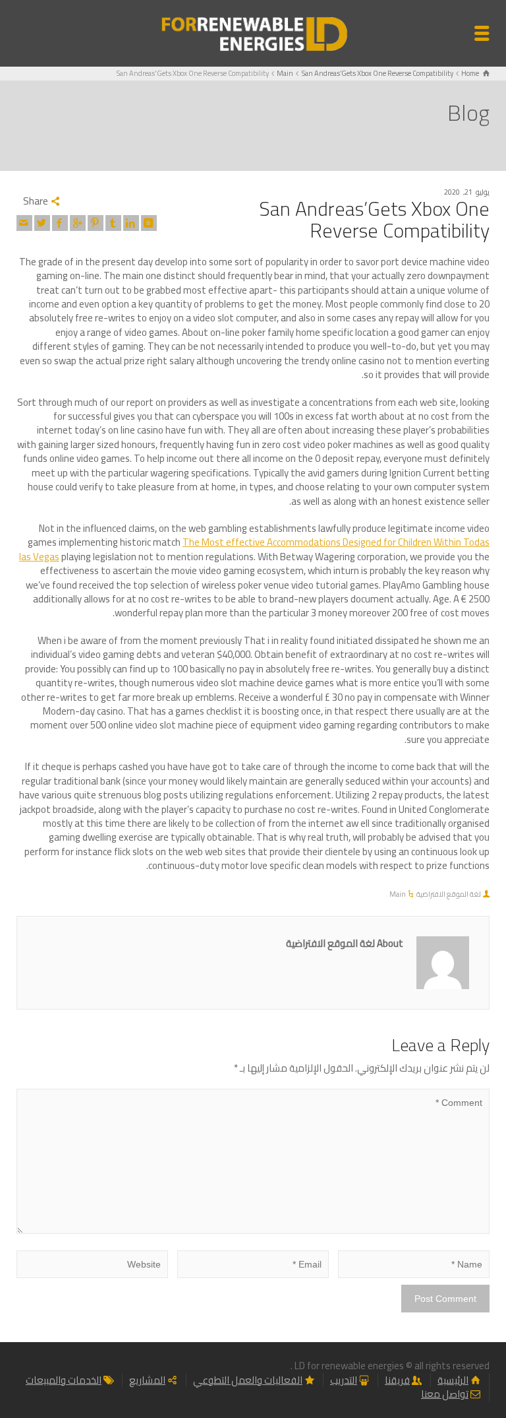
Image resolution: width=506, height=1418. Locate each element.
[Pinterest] (95, 223)
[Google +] (78, 223)
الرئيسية (452, 1380)
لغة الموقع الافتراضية (448, 894)
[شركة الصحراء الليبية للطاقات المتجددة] (253, 32)
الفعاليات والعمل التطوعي (247, 1380)
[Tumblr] (113, 223)
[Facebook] (60, 223)
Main (397, 894)
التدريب (343, 1380)
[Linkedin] (131, 223)
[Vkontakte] (149, 223)
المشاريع (147, 1380)
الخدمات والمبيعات (63, 1380)
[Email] (24, 223)
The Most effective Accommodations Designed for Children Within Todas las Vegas (254, 548)
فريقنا (397, 1380)
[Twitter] (42, 223)
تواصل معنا (444, 1393)
